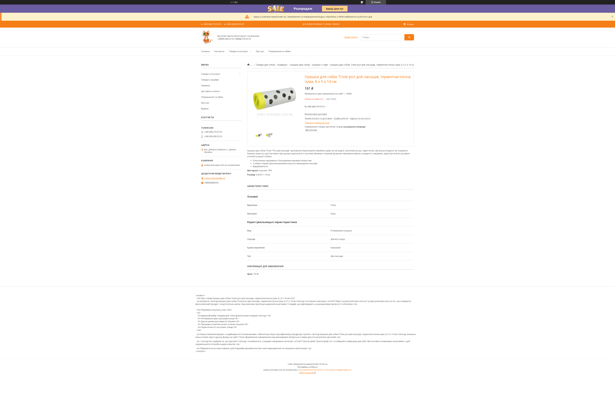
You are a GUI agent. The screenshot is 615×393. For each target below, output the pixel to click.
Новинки (205, 85)
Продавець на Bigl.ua (307, 367)
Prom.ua (323, 364)
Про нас (260, 51)
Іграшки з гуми (320, 64)
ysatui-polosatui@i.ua (214, 178)
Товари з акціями (210, 79)
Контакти (219, 51)
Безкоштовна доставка (316, 114)
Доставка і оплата (210, 91)
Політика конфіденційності (339, 369)
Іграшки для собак (300, 64)
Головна (205, 51)
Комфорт (282, 64)
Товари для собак (265, 64)
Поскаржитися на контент (311, 369)
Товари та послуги (238, 51)
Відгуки (205, 108)
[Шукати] (409, 37)
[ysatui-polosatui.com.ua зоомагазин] (207, 43)
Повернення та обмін (280, 51)
